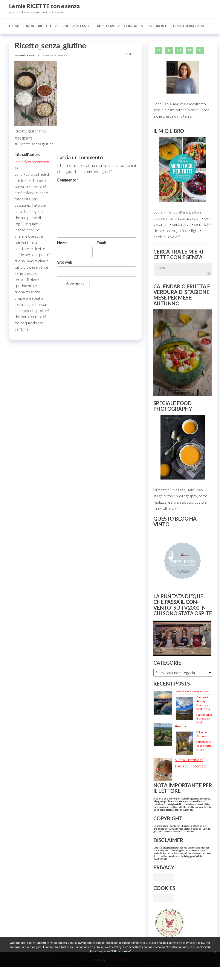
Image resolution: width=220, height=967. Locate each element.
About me (106, 26)
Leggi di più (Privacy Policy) (144, 959)
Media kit (158, 26)
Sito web (64, 262)
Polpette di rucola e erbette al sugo (204, 745)
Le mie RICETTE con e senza (44, 6)
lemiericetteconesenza (55, 55)
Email (101, 242)
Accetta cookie (68, 959)
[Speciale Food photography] (182, 447)
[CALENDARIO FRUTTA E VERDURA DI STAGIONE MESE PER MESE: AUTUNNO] (182, 352)
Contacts (133, 26)
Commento (68, 180)
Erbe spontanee (75, 26)
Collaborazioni (188, 26)
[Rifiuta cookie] (214, 952)
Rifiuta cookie (102, 959)
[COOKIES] (163, 897)
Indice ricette (39, 26)
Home (14, 26)
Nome (62, 242)
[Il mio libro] (182, 169)
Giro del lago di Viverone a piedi (192, 691)
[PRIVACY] (163, 876)
